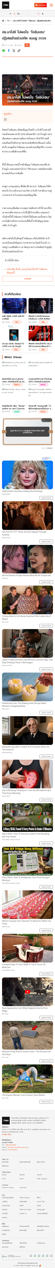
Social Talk (41, 1201)
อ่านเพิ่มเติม (27, 278)
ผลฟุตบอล (5, 1226)
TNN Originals (42, 1178)
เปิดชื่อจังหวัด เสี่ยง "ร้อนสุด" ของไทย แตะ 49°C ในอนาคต (13, 407)
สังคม (39, 1197)
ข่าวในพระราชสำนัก (8, 1197)
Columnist (23, 1187)
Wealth (22, 1174)
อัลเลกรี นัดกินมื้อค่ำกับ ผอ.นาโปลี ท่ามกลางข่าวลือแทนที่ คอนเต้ (41, 345)
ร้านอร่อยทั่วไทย (7, 1243)
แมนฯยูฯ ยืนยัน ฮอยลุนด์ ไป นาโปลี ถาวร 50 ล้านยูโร (13, 345)
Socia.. (43, 411)
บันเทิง (22, 1205)
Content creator (8, 1187)
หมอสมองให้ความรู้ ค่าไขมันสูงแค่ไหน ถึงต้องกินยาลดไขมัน (40, 380)
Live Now (42, 5)
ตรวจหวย (5, 1247)
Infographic (41, 1209)
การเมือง (5, 1201)
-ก (10, 13)
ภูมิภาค (39, 1205)
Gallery (4, 1217)
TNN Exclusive (25, 1197)
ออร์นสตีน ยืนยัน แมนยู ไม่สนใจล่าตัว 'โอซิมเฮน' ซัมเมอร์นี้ (27, 271)
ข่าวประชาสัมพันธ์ (42, 1213)
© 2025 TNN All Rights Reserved (26, 1265)
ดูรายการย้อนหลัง (25, 1162)
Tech (3, 1178)
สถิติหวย (22, 1247)
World (4, 1174)
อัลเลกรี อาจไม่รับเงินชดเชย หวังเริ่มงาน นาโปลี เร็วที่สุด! (39, 317)
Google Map (6, 1134)
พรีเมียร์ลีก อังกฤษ (43, 1226)
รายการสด (5, 1162)
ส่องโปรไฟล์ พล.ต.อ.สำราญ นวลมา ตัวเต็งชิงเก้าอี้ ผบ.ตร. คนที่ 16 (13, 380)
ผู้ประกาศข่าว (41, 1162)
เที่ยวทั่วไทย (23, 1243)
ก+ (18, 13)
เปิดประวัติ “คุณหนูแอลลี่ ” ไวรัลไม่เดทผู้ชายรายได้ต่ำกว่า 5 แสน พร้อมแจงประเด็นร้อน (40, 407)
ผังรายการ (5, 1166)
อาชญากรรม (6, 1205)
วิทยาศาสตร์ (23, 1201)
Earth (16, 411)
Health (39, 1174)
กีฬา (8, 20)
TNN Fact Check (25, 1209)
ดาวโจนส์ (5, 1213)
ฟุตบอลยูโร (23, 1230)
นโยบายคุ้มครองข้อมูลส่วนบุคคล (28, 1263)
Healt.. (43, 384)
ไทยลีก (4, 1234)
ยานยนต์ (4, 1209)
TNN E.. (17, 384)
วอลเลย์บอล (6, 1230)
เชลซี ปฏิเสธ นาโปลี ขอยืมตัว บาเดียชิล (13, 317)
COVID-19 (23, 1213)
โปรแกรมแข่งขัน (24, 1226)
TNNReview (41, 1243)
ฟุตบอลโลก (40, 1230)
